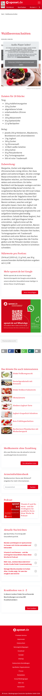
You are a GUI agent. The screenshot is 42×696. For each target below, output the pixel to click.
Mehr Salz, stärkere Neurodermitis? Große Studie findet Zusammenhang (18, 563)
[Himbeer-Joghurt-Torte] (6, 406)
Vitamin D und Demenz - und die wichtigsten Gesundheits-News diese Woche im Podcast (29, 510)
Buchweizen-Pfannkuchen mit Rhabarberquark (25, 430)
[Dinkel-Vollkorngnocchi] (6, 374)
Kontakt (21, 655)
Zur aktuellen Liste (29, 463)
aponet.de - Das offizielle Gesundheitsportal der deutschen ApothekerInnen (14, 2)
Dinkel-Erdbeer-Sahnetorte (24, 390)
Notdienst (10, 7)
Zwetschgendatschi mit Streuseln (22, 382)
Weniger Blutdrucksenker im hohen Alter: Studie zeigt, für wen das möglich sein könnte (17, 571)
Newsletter (21, 687)
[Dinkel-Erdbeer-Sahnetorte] (6, 391)
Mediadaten (21, 675)
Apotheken (22, 7)
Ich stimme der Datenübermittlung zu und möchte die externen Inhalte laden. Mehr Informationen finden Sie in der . (22, 55)
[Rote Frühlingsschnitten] (6, 422)
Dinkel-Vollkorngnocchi (23, 373)
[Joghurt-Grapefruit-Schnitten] (6, 414)
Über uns (21, 683)
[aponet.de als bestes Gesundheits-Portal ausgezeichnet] (3, 4)
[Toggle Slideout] (39, 2)
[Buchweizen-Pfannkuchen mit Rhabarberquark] (6, 430)
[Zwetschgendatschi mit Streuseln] (6, 383)
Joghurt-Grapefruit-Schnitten (25, 413)
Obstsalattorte (19, 398)
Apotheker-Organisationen (21, 667)
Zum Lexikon (31, 608)
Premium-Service (21, 635)
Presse (21, 671)
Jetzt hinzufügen (29, 292)
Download (21, 651)
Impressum (21, 639)
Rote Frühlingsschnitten (23, 421)
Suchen (32, 487)
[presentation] (39, 7)
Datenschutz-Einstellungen (21, 663)
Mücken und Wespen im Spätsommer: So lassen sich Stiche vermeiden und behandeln (18, 545)
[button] (4, 351)
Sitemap (21, 659)
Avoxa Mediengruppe (21, 679)
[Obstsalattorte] (6, 399)
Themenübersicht (9, 341)
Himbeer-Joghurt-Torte (22, 405)
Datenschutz (21, 643)
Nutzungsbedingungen (21, 647)
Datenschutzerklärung (23, 57)
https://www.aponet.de (21, 630)
